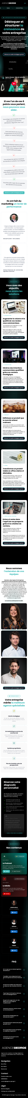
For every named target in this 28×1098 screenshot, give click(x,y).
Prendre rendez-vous (6, 1076)
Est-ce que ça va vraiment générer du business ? (12, 969)
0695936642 (4, 1079)
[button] (25, 3)
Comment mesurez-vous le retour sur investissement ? (12, 1009)
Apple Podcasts (17, 871)
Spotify (7, 871)
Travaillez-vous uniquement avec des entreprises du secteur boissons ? (12, 978)
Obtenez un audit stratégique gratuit (14, 54)
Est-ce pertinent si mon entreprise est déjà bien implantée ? (12, 1030)
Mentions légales (5, 1088)
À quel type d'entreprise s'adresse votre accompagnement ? (12, 993)
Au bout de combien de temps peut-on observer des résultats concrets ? (12, 986)
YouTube (7, 893)
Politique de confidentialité (8, 1091)
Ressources (4, 1069)
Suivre (14, 912)
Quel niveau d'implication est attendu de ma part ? (10, 1016)
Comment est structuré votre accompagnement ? (11, 1037)
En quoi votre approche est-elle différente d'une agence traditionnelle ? (11, 1001)
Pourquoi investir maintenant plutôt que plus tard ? (12, 1023)
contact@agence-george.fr (8, 1081)
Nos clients (4, 1066)
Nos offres (3, 1064)
